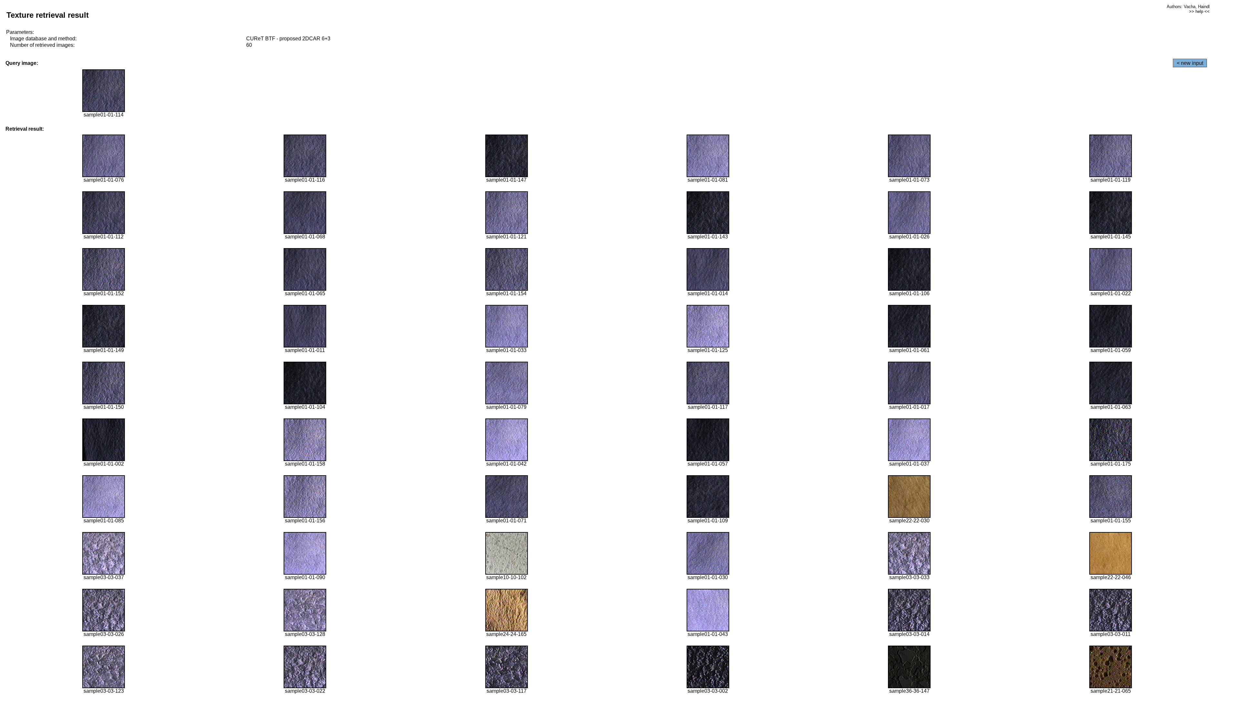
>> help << (1199, 11)
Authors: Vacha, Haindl (1188, 6)
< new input (1190, 63)
